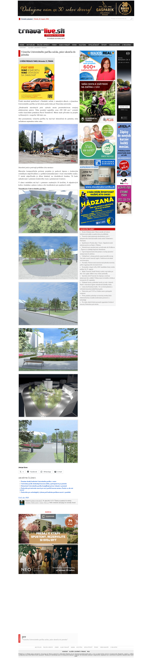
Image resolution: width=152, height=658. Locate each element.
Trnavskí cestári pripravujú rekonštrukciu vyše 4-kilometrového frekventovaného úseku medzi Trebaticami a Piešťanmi (96, 239)
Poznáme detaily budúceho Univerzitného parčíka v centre (38, 440)
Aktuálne (31, 45)
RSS (88, 610)
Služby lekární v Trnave (37, 47)
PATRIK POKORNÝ (36, 459)
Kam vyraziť (64, 45)
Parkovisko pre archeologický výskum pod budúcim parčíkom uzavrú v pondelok (46, 451)
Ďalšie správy (43, 45)
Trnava (41, 461)
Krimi (74, 45)
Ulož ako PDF (23, 456)
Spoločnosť (93, 45)
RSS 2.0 (46, 461)
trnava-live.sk (44, 612)
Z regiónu (126, 45)
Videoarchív (114, 45)
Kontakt (23, 47)
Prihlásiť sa (21, 612)
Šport (104, 45)
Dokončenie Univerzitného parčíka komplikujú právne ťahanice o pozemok (44, 444)
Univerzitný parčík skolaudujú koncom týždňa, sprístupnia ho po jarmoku (44, 442)
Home (22, 45)
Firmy (54, 45)
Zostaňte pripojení (27, 19)
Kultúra (82, 45)
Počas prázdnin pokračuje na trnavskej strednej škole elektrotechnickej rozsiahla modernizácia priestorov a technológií (96, 298)
